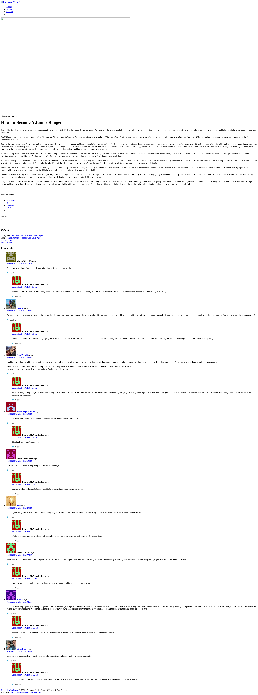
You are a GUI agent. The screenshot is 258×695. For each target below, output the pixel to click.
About (9, 9)
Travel (29, 235)
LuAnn (20, 308)
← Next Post (6, 240)
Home (9, 7)
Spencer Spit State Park (30, 238)
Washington (38, 235)
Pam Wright (22, 355)
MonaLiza (21, 649)
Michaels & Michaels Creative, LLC (26, 693)
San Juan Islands (19, 235)
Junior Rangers (13, 238)
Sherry (20, 599)
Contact (9, 14)
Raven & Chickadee (9, 690)
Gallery (9, 11)
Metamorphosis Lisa (26, 411)
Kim (19, 505)
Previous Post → (8, 243)
